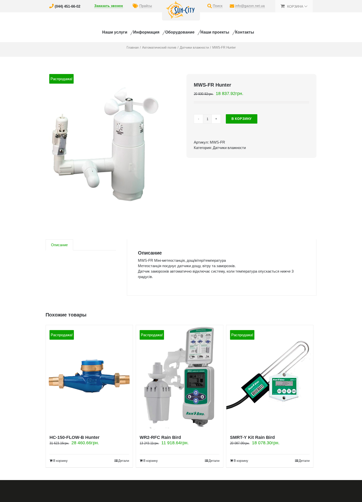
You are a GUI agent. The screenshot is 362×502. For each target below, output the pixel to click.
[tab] (59, 244)
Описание (59, 245)
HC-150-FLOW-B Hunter (74, 437)
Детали (123, 461)
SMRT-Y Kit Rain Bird (252, 437)
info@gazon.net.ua (250, 6)
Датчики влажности (229, 148)
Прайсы (145, 6)
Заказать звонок (108, 6)
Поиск (217, 6)
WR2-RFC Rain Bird (160, 437)
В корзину (241, 119)
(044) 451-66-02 (67, 6)
